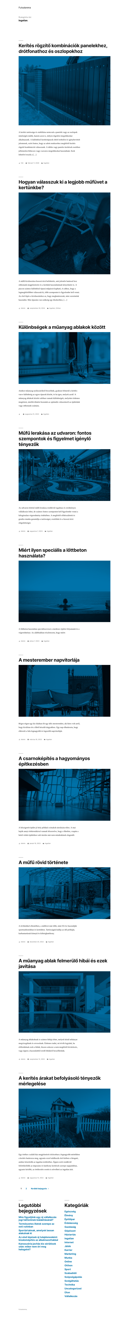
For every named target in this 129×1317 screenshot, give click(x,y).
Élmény (68, 1215)
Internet (69, 1242)
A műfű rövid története (43, 862)
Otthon (58, 308)
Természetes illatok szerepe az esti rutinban (36, 1225)
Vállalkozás (70, 1296)
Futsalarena (25, 7)
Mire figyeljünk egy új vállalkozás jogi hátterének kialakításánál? (37, 1218)
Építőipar (69, 1219)
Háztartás (70, 1234)
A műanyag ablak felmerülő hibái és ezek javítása (63, 963)
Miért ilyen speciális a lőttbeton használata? (53, 552)
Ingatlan (46, 163)
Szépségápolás (73, 1277)
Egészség (70, 1211)
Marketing (70, 1253)
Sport (67, 1269)
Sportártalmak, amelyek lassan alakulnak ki (36, 1232)
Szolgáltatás (71, 1280)
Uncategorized (72, 1288)
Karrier (68, 1250)
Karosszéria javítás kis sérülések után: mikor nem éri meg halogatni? (37, 1246)
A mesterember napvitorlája (49, 660)
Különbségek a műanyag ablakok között (62, 327)
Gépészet (70, 1230)
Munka (68, 1257)
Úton (67, 1292)
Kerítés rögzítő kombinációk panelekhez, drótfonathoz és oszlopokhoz (63, 48)
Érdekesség (71, 1223)
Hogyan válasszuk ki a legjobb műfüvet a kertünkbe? (63, 184)
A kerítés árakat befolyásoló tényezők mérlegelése (60, 1080)
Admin (23, 308)
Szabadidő (70, 1273)
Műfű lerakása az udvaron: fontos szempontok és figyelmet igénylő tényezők (55, 438)
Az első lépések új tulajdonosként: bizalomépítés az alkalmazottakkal (38, 1238)
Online (68, 1261)
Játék (67, 1246)
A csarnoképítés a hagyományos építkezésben (54, 761)
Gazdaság (70, 1226)
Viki (22, 163)
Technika (69, 1284)
